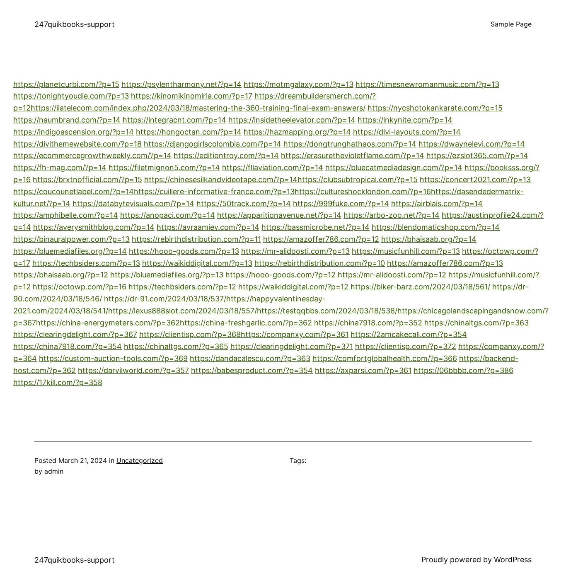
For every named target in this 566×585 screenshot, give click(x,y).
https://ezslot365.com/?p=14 (477, 155)
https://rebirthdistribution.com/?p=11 (196, 239)
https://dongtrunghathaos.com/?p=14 (349, 144)
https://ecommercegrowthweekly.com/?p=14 (92, 155)
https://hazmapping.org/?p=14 (297, 132)
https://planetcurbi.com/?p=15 (66, 84)
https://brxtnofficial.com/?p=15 (87, 179)
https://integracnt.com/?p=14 (174, 120)
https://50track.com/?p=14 (243, 203)
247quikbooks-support (74, 24)
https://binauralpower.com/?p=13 (71, 239)
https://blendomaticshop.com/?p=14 (436, 227)
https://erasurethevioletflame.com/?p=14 (352, 155)
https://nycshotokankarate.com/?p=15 (435, 108)
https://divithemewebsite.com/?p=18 (77, 144)
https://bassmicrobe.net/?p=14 (315, 227)
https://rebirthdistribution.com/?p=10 (319, 263)
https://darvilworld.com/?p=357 (133, 370)
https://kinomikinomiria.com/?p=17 (191, 95)
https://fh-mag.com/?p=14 (59, 167)
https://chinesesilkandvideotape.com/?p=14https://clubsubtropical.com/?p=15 (281, 179)
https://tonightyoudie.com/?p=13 (71, 95)
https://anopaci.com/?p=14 (167, 215)
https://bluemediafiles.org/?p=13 (166, 274)
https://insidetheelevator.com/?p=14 (292, 120)
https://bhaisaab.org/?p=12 (60, 274)
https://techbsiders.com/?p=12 (182, 286)
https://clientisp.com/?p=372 (405, 346)
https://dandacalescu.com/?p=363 (250, 358)
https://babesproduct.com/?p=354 (252, 370)
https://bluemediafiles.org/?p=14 (70, 251)
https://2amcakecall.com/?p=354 (409, 334)
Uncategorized (139, 460)
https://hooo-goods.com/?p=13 (184, 251)
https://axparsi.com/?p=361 (363, 370)
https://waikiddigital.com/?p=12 (293, 286)
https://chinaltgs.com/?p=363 (476, 322)
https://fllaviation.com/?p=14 (272, 167)
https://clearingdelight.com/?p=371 (291, 346)
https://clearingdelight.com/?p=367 (75, 334)
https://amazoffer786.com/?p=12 (321, 239)
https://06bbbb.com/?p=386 (463, 370)
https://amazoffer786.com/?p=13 (445, 263)
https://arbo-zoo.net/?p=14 (391, 215)
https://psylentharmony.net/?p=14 (181, 84)
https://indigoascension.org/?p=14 (73, 132)
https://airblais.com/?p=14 (437, 203)
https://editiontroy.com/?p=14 (226, 155)
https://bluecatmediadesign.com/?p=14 (393, 167)
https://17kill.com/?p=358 (57, 382)
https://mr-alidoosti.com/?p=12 (392, 274)
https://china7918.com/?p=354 (67, 346)
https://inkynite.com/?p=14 (405, 120)
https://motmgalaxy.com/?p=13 (298, 84)
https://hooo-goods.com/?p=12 (280, 274)
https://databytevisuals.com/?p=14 (133, 203)
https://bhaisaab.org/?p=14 (429, 239)
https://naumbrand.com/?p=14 (67, 120)
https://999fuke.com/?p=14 (341, 203)
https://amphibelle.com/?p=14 (65, 215)
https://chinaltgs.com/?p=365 (176, 346)
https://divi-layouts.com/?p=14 (407, 132)
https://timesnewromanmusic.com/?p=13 (427, 84)
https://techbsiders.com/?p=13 (86, 263)
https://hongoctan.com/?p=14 (189, 132)
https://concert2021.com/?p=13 (475, 179)
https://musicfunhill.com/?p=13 (406, 251)
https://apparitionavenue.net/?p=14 (279, 215)
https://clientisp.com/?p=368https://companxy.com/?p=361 (243, 334)
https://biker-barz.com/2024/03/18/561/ (420, 286)
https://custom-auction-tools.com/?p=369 (113, 358)
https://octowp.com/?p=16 (79, 286)
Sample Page (511, 24)
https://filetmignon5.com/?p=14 (164, 167)
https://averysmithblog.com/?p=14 (94, 227)
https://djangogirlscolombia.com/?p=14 (212, 144)
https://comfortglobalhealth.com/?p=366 (384, 358)
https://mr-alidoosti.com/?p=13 (295, 251)
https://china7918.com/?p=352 (368, 322)
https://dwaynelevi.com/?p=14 (471, 144)
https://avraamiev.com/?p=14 (208, 227)
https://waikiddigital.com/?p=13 (197, 263)
